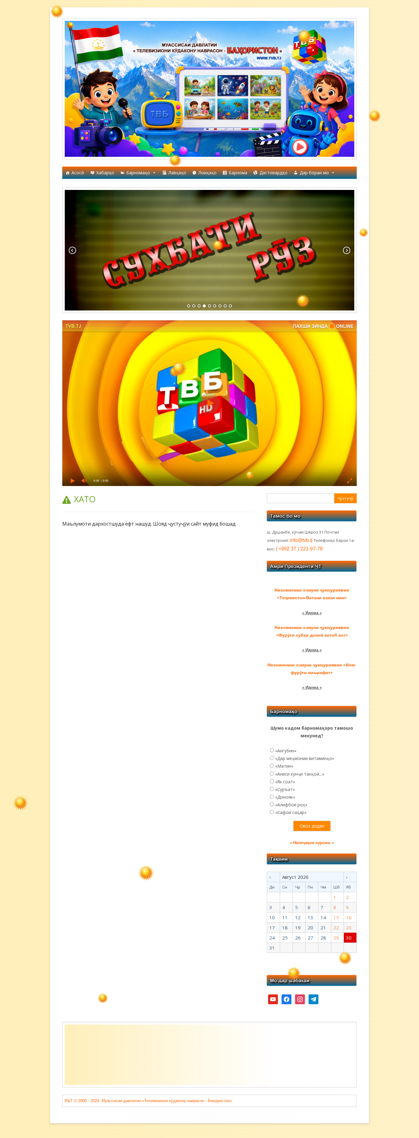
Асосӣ (77, 173)
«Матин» (284, 766)
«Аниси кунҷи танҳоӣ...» (299, 774)
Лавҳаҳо (177, 173)
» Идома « (312, 613)
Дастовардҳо (273, 173)
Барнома (238, 173)
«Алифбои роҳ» (291, 805)
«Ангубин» (285, 751)
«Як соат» (285, 782)
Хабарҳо (105, 173)
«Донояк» (285, 797)
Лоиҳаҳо (207, 173)
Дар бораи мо (314, 173)
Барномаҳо (138, 173)
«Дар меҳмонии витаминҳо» (304, 758)
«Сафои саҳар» (290, 812)
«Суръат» (285, 789)
